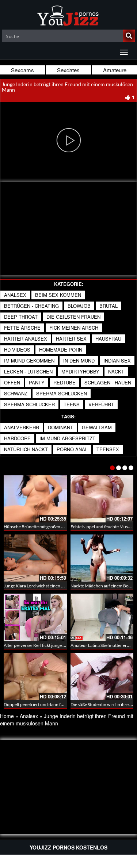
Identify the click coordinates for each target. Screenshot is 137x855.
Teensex (107, 449)
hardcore (17, 438)
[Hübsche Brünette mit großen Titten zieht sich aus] (35, 498)
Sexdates (68, 70)
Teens (72, 404)
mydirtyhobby (80, 371)
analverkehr (21, 427)
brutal (108, 305)
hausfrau (108, 338)
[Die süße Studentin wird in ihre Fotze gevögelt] (102, 676)
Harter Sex (71, 338)
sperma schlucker (29, 404)
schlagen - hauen (107, 382)
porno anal (72, 449)
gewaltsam (97, 427)
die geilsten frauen (73, 316)
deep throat (21, 316)
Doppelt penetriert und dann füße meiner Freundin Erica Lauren (65, 704)
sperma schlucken (61, 393)
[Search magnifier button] (129, 36)
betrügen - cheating (31, 305)
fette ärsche (22, 327)
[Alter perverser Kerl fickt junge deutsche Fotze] (35, 617)
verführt (101, 404)
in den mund (79, 360)
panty (37, 382)
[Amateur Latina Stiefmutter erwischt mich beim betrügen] (102, 617)
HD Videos (17, 349)
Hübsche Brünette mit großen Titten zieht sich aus (51, 526)
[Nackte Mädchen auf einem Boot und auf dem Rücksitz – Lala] (102, 558)
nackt (116, 371)
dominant (60, 427)
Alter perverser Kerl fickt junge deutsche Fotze (48, 645)
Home (7, 716)
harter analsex (25, 338)
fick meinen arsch (73, 327)
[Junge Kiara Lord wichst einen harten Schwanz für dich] (35, 558)
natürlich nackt (26, 449)
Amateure (114, 70)
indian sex (117, 360)
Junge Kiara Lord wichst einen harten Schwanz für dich (55, 585)
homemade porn (60, 349)
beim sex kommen (58, 294)
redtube (64, 382)
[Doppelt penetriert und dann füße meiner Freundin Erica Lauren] (35, 676)
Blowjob (79, 305)
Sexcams (22, 70)
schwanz (15, 393)
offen (12, 382)
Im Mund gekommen (29, 360)
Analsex (15, 294)
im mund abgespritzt (67, 438)
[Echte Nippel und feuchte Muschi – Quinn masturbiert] (102, 498)
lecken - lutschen (28, 371)
